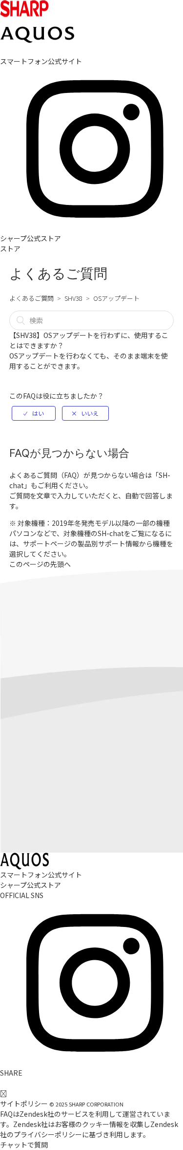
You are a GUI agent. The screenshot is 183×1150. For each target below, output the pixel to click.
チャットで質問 (24, 1145)
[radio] (34, 413)
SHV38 (73, 298)
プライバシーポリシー (48, 1134)
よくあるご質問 (31, 298)
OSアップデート (116, 298)
